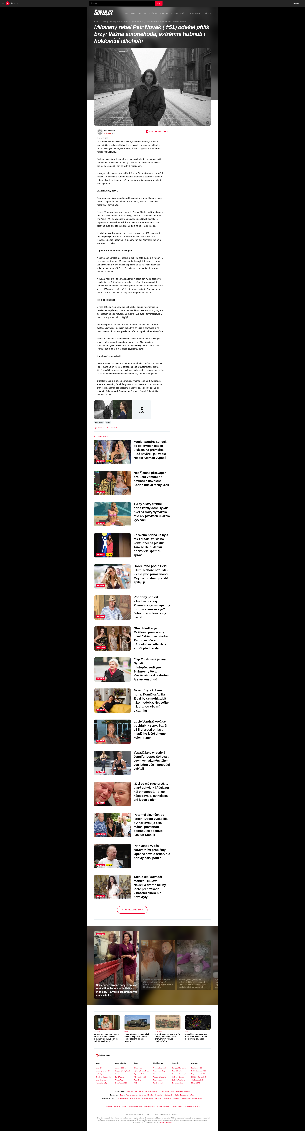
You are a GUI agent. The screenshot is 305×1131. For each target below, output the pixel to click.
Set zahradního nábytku (171, 1095)
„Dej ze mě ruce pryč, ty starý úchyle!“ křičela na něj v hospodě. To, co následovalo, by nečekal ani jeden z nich (151, 791)
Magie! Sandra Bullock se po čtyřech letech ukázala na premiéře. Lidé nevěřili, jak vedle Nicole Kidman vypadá (150, 450)
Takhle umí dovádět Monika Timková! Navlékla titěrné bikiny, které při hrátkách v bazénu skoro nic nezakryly (150, 887)
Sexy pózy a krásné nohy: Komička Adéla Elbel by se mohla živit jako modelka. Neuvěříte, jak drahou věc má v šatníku (151, 700)
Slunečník (150, 1095)
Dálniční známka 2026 (198, 1071)
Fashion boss (195, 13)
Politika (142, 13)
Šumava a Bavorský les (179, 1074)
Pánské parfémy (197, 1098)
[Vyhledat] (159, 3)
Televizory (176, 1098)
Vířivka (192, 1095)
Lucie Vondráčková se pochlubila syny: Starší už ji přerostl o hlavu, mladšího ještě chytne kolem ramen (150, 729)
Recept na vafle (158, 1080)
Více (207, 13)
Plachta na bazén (131, 1095)
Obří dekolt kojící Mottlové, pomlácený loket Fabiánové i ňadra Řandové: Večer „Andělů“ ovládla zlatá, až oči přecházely (151, 638)
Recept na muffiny (159, 1071)
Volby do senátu (101, 1080)
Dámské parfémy (147, 1098)
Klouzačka (158, 1095)
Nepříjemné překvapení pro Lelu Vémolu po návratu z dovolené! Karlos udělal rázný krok (151, 479)
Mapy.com (130, 1091)
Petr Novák (99, 422)
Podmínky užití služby (151, 1106)
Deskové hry (167, 1098)
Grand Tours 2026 (121, 1083)
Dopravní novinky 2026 (198, 1074)
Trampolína (142, 1095)
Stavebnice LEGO (135, 1098)
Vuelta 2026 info (120, 1068)
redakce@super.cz (166, 1122)
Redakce (124, 1106)
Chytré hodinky (185, 1098)
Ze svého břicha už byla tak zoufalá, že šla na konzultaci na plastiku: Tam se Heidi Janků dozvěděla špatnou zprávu (151, 545)
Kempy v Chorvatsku (179, 1068)
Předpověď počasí (141, 1091)
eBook (150, 132)
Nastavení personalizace (191, 1106)
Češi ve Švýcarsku (178, 1077)
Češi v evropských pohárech (180, 1091)
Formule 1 (137, 1080)
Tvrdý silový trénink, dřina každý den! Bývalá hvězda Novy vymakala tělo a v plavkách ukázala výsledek (152, 512)
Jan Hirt (117, 1074)
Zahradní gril (184, 1095)
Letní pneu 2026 (196, 1068)
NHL (135, 1083)
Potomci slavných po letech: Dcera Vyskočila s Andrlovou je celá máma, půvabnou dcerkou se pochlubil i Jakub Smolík (151, 825)
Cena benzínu (165, 1091)
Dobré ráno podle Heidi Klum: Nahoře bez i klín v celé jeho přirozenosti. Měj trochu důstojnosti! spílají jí (151, 574)
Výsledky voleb (101, 1074)
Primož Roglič (119, 1080)
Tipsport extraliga (139, 1074)
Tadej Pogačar (120, 1077)
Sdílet (160, 132)
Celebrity (130, 13)
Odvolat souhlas (176, 1106)
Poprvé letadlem (177, 1071)
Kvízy (183, 13)
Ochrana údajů (164, 1106)
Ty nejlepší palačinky (160, 1068)
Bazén (122, 1095)
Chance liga (138, 1068)
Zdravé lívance (158, 1074)
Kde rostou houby (153, 1091)
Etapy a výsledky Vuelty (122, 1071)
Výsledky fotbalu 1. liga (141, 1071)
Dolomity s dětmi (177, 1083)
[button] (152, 87)
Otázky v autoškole (197, 1080)
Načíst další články (132, 910)
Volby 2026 (99, 1068)
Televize (164, 13)
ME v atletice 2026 (140, 1077)
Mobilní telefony (123, 1098)
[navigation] (3, 3)
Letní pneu (158, 1098)
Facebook (109, 1106)
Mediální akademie (135, 1106)
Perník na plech (158, 1083)
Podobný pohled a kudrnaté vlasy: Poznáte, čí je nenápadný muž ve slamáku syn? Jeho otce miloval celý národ (152, 607)
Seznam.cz (297, 3)
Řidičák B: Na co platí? (198, 1077)
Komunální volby (101, 1083)
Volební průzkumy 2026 (103, 1071)
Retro (174, 13)
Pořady (153, 13)
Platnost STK (195, 1083)
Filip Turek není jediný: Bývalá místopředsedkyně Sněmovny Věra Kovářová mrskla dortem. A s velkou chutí (152, 669)
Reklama (117, 1106)
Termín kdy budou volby (103, 1077)
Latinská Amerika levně (179, 1080)
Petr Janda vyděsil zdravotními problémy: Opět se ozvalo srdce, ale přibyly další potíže (152, 852)
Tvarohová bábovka (159, 1077)
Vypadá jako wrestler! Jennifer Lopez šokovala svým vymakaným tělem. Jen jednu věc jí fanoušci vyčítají (152, 760)
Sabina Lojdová (109, 130)
